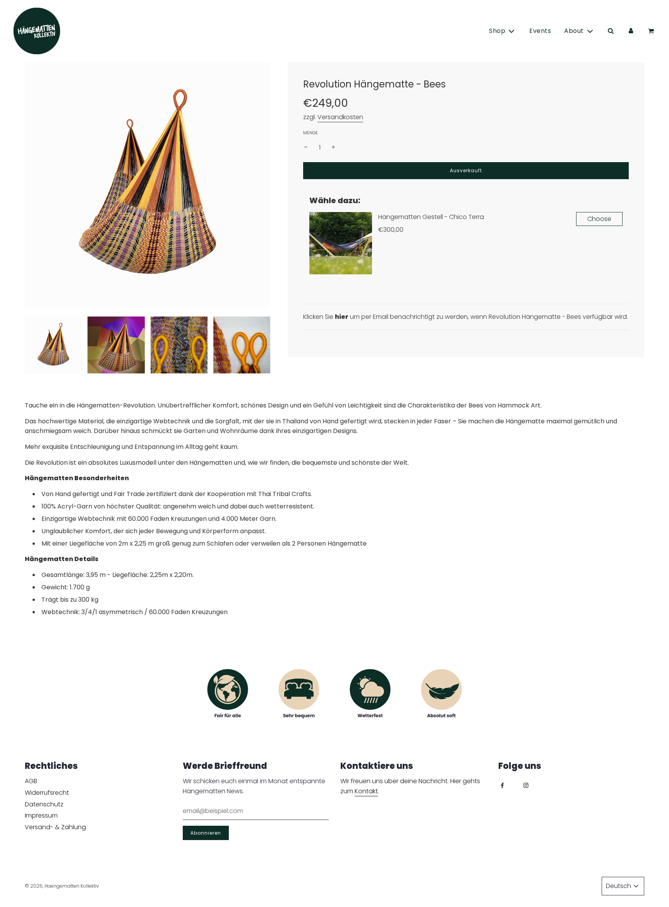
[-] (306, 147)
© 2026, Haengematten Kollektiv (62, 886)
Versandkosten (340, 117)
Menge (310, 133)
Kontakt (366, 791)
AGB (31, 781)
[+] (333, 147)
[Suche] (610, 31)
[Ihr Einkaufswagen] (652, 31)
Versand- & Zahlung (55, 827)
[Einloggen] (631, 31)
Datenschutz (44, 804)
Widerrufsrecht (47, 792)
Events (540, 30)
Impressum (41, 815)
